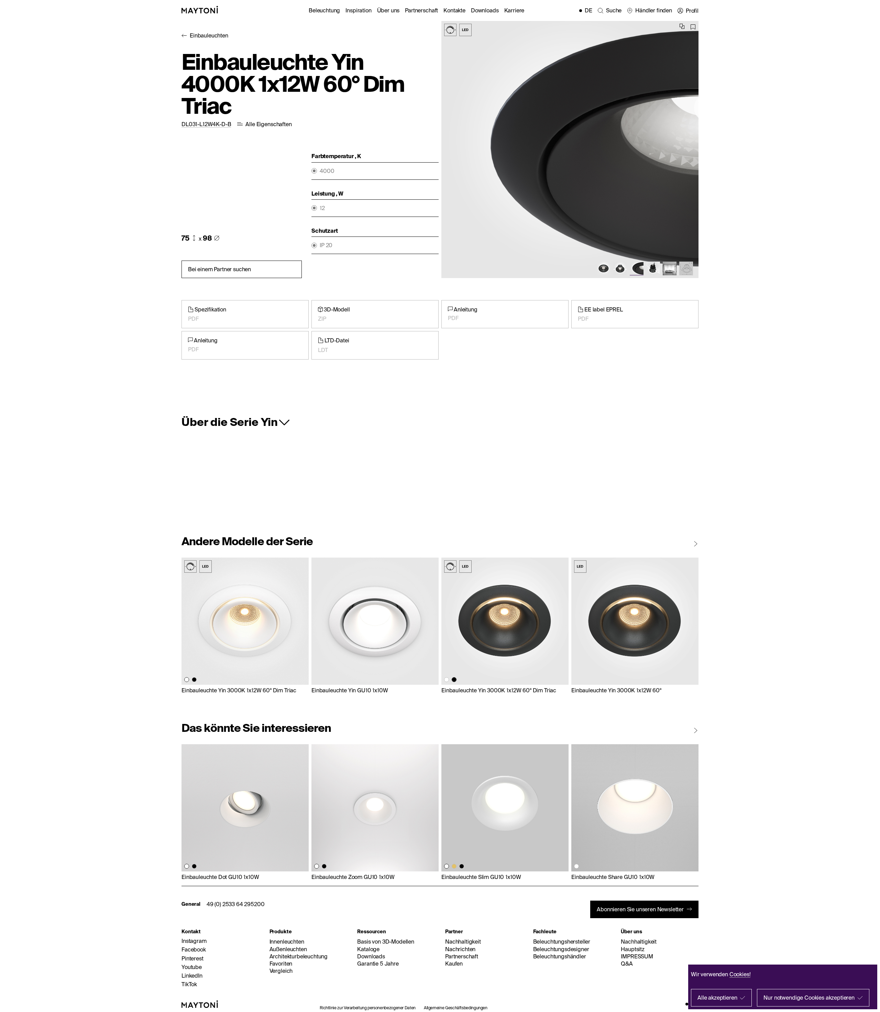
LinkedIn (192, 975)
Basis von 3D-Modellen (385, 941)
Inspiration (358, 10)
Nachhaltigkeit (463, 941)
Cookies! (740, 974)
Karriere (514, 10)
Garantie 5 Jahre (377, 963)
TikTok (189, 984)
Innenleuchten (287, 941)
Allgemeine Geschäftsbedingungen (455, 1007)
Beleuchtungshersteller (561, 941)
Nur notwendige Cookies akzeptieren (809, 997)
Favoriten (281, 963)
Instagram (194, 941)
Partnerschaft (421, 10)
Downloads (485, 10)
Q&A (627, 963)
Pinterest (193, 958)
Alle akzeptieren (717, 997)
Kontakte (454, 10)
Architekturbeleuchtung (299, 956)
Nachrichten (460, 949)
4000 (327, 171)
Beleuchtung (324, 10)
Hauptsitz (633, 949)
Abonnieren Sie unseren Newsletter (640, 909)
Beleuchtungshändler (559, 956)
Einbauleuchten (209, 35)
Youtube (192, 967)
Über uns (388, 10)
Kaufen (454, 963)
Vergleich (281, 971)
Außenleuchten (288, 949)
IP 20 (326, 245)
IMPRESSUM (637, 956)
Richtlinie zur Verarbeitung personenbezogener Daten (368, 1007)
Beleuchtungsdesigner (561, 949)
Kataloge (368, 949)
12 (322, 208)
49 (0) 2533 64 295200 (236, 904)
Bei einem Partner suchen (219, 269)
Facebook (194, 949)
